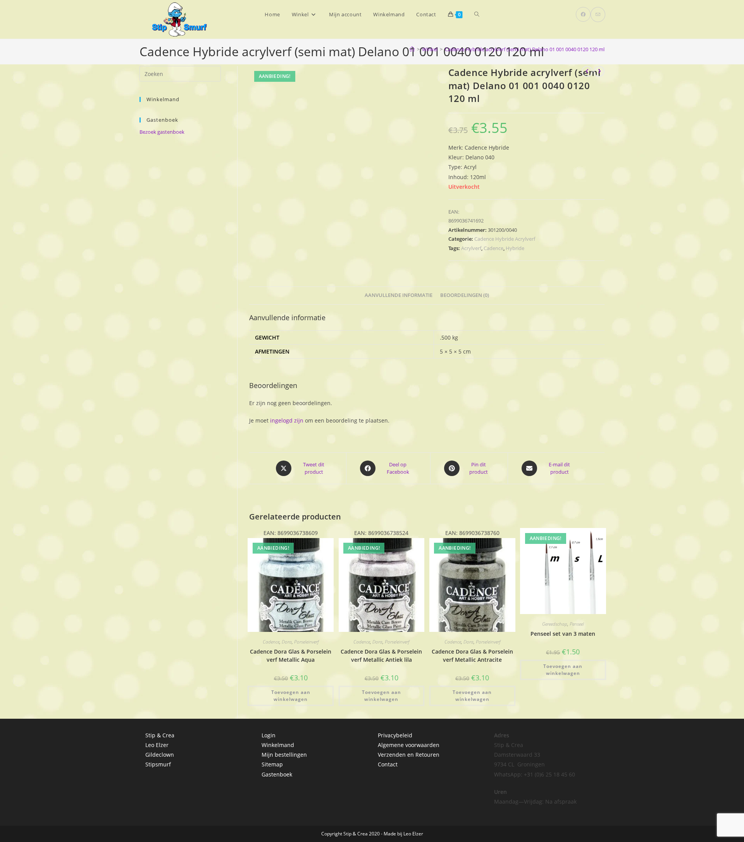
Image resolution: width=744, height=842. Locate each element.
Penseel (577, 624)
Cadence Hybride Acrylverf (504, 238)
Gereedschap (554, 624)
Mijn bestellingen (284, 754)
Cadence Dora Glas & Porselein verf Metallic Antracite (472, 655)
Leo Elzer (157, 745)
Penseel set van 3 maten (562, 633)
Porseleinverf (306, 641)
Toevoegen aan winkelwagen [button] (290, 695)
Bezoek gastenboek (162, 131)
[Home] (412, 49)
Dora (287, 641)
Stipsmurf (158, 764)
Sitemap (272, 764)
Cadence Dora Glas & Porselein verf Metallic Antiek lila (381, 655)
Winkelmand (278, 745)
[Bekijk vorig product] (587, 71)
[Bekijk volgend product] (599, 71)
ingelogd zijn (286, 420)
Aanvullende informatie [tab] (398, 295)
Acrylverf (471, 248)
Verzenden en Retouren (408, 754)
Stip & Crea (159, 735)
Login (269, 735)
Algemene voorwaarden (408, 745)
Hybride (515, 248)
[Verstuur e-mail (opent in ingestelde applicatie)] (598, 14)
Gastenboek (277, 774)
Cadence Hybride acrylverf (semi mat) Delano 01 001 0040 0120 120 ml (524, 49)
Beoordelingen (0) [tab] (464, 295)
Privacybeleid (395, 735)
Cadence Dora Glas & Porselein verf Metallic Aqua (290, 655)
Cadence (493, 248)
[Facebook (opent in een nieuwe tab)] (583, 14)
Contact (388, 764)
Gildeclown (159, 754)
